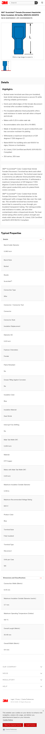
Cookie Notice (8, 720)
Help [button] (5, 686)
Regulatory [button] (9, 680)
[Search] (36, 2)
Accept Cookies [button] (30, 725)
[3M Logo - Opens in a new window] (5, 2)
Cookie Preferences (28, 699)
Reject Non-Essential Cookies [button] (12, 725)
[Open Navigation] (42, 3)
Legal (12, 699)
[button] (10, 729)
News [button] (5, 673)
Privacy (18, 699)
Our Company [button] (9, 667)
